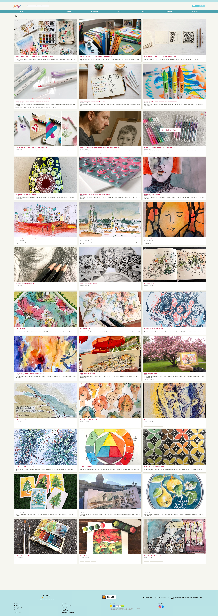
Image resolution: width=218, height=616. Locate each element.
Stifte (21, 11)
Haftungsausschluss (66, 609)
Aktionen (143, 11)
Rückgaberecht (65, 610)
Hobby (119, 11)
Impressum (64, 607)
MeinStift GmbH (17, 605)
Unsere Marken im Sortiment (68, 612)
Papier (44, 11)
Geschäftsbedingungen (67, 605)
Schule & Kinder (94, 11)
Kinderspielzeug (168, 11)
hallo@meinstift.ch (17, 612)
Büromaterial (195, 11)
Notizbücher (68, 11)
